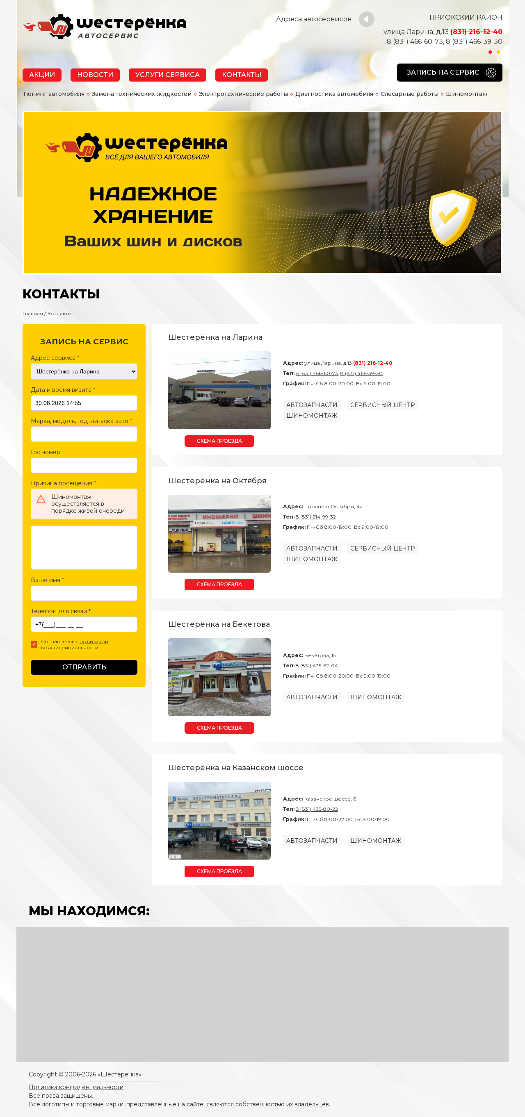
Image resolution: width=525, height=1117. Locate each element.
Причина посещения (63, 483)
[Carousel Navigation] (366, 19)
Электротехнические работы (243, 94)
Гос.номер (45, 452)
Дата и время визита (63, 390)
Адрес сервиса (55, 358)
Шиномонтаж (467, 94)
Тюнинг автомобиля (53, 94)
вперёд (366, 19)
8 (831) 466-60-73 (415, 41)
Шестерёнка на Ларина (215, 337)
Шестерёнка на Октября (217, 480)
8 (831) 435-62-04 (317, 665)
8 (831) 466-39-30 (474, 41)
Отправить (84, 667)
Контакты (241, 75)
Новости (95, 75)
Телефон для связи (61, 611)
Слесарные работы (409, 94)
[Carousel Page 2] (498, 52)
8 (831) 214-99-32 (316, 517)
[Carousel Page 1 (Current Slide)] (490, 52)
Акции (42, 75)
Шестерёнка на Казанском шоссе (236, 767)
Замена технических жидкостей (142, 94)
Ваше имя (47, 580)
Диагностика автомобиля (334, 94)
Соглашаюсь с (74, 644)
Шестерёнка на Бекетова (219, 624)
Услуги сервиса (167, 75)
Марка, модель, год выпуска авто (81, 421)
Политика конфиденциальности (76, 1087)
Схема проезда (219, 441)
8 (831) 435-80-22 (317, 809)
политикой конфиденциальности (74, 644)
